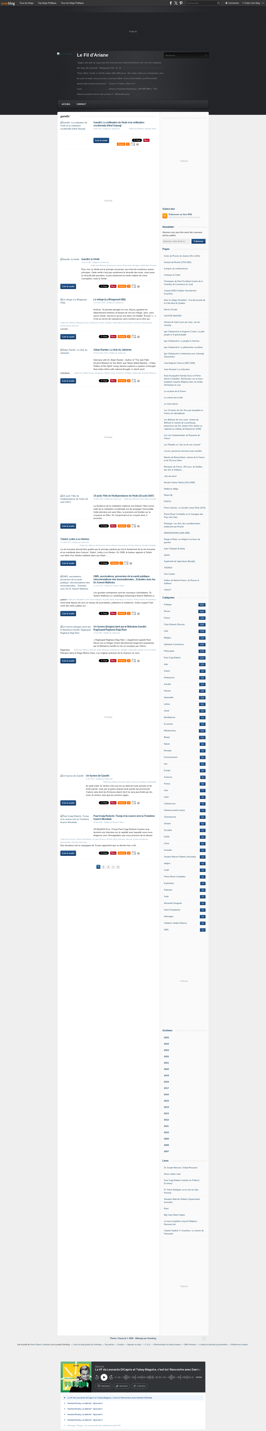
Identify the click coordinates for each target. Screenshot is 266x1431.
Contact (81, 104)
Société (167, 684)
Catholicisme (169, 803)
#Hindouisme (111, 265)
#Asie (147, 499)
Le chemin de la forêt (173, 397)
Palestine (168, 890)
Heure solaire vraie (172, 1174)
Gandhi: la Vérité (90, 259)
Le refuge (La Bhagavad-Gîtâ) (109, 299)
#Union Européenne (140, 839)
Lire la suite (101, 140)
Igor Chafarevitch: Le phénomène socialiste (183, 347)
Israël (166, 870)
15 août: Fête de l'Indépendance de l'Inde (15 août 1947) (123, 495)
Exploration (169, 883)
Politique (168, 604)
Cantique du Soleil (172, 275)
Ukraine (167, 823)
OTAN (166, 837)
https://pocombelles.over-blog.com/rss (184, 217)
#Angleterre (99, 373)
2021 (166, 1063)
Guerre (167, 671)
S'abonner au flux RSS (180, 214)
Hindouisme (169, 677)
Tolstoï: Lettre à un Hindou (74, 539)
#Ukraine (121, 839)
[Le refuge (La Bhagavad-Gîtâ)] (75, 302)
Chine (166, 843)
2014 (166, 1107)
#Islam (153, 650)
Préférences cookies (239, 1345)
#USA (115, 839)
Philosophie (169, 651)
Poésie (167, 784)
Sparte (167, 555)
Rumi (166, 1208)
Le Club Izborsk (171, 404)
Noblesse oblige (171, 489)
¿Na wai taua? (170, 476)
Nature (167, 744)
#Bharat (141, 129)
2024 (166, 1044)
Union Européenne (172, 910)
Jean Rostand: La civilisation (177, 369)
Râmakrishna (170, 730)
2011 (166, 1126)
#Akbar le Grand (144, 650)
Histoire (167, 691)
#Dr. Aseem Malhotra (94, 599)
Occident (168, 830)
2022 (166, 1056)
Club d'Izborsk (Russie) (174, 624)
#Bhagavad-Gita (82, 323)
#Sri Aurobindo (127, 323)
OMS (166, 930)
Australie (168, 850)
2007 (166, 1151)
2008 (166, 1145)
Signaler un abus (134, 1345)
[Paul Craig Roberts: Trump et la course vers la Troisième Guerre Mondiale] (75, 822)
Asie (166, 790)
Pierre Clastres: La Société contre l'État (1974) (184, 508)
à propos (141, 1386)
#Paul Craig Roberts (84, 839)
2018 (166, 1082)
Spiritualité (168, 697)
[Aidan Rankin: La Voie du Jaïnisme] (75, 353)
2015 (166, 1101)
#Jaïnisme (120, 373)
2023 (166, 1050)
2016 (166, 1094)
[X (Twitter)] (176, 3)
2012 (166, 1120)
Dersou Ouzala (170, 309)
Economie (168, 724)
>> (118, 867)
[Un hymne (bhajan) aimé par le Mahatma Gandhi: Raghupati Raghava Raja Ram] (75, 633)
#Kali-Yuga (83, 842)
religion (167, 863)
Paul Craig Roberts (172, 657)
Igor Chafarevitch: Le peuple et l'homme (181, 341)
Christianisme (170, 817)
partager (123, 1386)
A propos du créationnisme (176, 268)
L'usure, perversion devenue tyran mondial (183, 451)
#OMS (136, 599)
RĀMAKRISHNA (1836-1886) (177, 533)
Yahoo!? (167, 590)
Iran (165, 764)
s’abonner (105, 1386)
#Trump (96, 839)
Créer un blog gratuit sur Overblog (87, 1345)
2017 (166, 1088)
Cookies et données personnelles (213, 1345)
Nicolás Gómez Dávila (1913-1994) (179, 482)
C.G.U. (148, 1345)
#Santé (142, 599)
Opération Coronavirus (174, 644)
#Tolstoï (131, 545)
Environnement (170, 757)
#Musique (105, 650)
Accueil (66, 104)
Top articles (109, 1345)
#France (102, 839)
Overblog (151, 1338)
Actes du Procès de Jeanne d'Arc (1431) (182, 256)
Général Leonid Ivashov (174, 810)
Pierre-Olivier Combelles (174, 876)
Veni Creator (169, 574)
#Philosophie (127, 265)
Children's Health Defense (175, 923)
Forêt (166, 896)
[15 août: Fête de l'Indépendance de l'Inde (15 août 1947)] (75, 502)
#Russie (138, 545)
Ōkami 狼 (168, 495)
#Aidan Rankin (88, 373)
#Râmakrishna (146, 323)
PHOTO (167, 501)
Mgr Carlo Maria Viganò (174, 1215)
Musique (167, 750)
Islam (166, 797)
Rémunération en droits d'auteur (167, 1345)
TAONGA (168, 568)
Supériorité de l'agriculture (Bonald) (179, 561)
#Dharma (75, 326)
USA (166, 631)
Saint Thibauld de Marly (174, 549)
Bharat (167, 737)
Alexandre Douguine (173, 903)
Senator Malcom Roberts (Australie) (180, 857)
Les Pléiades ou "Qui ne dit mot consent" (182, 445)
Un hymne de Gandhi (97, 775)
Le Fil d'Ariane (92, 55)
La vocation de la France (175, 391)
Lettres (167, 704)
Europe (167, 770)
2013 (166, 1113)
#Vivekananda (65, 326)
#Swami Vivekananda (119, 545)
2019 (166, 1075)
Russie (167, 611)
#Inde (154, 129)
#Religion (136, 265)
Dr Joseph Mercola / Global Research (180, 1167)
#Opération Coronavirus (124, 599)
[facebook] (171, 3)
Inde (166, 664)
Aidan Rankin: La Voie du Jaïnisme (112, 349)
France (167, 618)
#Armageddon (65, 842)
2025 (166, 1037)
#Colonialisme (151, 599)
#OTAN (109, 839)
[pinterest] (181, 3)
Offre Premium (190, 1345)
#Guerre (72, 839)
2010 (166, 1132)
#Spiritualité (144, 265)
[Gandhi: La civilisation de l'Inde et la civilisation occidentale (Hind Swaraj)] (75, 128)
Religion (167, 638)
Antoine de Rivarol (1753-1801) (177, 262)
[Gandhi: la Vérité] (69, 259)
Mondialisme (169, 717)
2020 (166, 1069)
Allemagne (168, 916)
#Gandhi (148, 129)
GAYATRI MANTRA (172, 316)
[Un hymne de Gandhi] (72, 776)
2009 (166, 1138)
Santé (166, 711)
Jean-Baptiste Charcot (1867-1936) (179, 363)
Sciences (168, 777)
